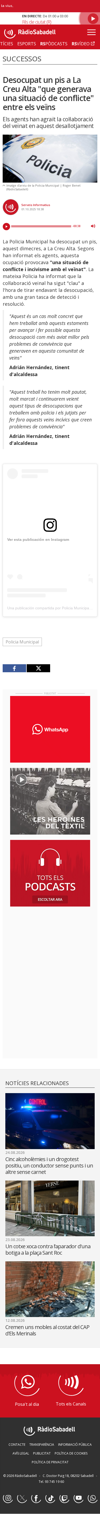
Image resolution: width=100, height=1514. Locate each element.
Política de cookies (71, 1453)
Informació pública (75, 1444)
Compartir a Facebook (14, 668)
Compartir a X (38, 668)
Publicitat (42, 1453)
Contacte (17, 1444)
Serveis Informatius (35, 205)
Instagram (7, 1498)
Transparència (41, 1444)
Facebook (36, 1498)
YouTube (78, 1498)
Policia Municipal (22, 642)
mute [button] (93, 226)
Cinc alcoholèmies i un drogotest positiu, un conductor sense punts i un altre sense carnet (49, 1165)
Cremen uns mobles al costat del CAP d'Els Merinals (47, 1330)
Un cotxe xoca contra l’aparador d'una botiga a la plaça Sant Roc (47, 1249)
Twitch (64, 1498)
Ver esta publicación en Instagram (38, 539)
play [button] (6, 226)
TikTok (50, 1498)
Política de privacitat (50, 1462)
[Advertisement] (50, 945)
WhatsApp (92, 1498)
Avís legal (21, 1453)
